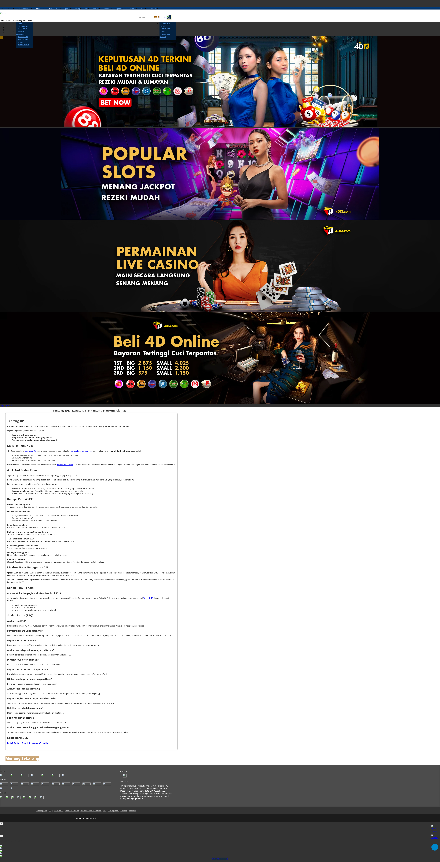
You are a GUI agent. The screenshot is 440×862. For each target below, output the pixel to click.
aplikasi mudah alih (65, 464)
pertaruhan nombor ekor (81, 451)
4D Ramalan (58, 811)
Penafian (132, 811)
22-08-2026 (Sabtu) (165, 30)
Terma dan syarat (72, 811)
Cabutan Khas (23, 39)
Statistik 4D (148, 598)
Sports (67, 9)
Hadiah (95, 9)
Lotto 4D (134, 788)
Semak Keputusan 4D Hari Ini (35, 743)
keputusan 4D (30, 451)
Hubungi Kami (113, 811)
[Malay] (151, 17)
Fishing (77, 9)
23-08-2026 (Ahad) (165, 25)
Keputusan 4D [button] (23, 9)
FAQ (104, 811)
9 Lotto (20, 42)
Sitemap (124, 811)
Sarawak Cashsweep (20, 33)
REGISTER (153, 9)
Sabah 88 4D (22, 29)
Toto (20, 24)
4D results (140, 786)
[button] (4, 406)
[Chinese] (149, 17)
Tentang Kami (41, 811)
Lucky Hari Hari (23, 45)
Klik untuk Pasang (220, 859)
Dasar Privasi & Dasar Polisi (91, 811)
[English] (147, 17)
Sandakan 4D (23, 37)
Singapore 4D (23, 26)
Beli (86, 9)
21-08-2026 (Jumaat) (165, 35)
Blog (142, 9)
